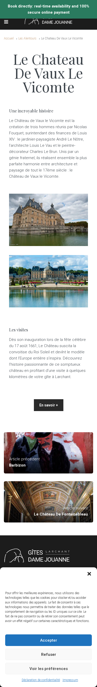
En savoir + (48, 405)
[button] (89, 573)
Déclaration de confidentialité (41, 680)
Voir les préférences (48, 668)
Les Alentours (27, 38)
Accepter (48, 640)
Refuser (48, 654)
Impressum (70, 680)
